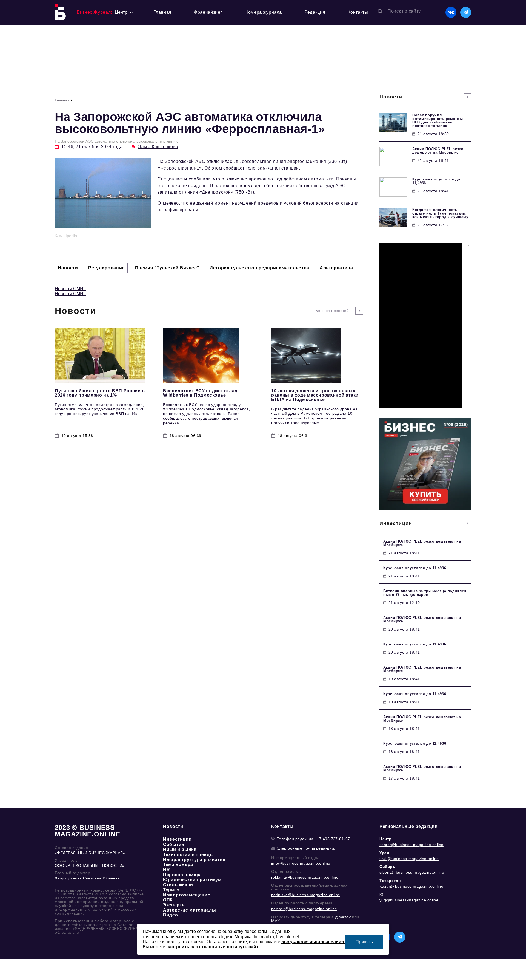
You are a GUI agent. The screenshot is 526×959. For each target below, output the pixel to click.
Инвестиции (177, 839)
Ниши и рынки (180, 849)
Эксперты (174, 904)
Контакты (358, 12)
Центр (385, 839)
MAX (275, 921)
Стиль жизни (178, 884)
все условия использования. (313, 941)
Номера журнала (263, 12)
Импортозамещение (186, 895)
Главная (162, 12)
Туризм (171, 889)
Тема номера (178, 864)
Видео (170, 915)
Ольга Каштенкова (158, 146)
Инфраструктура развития (194, 859)
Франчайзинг (208, 12)
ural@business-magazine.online (409, 858)
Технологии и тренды (188, 854)
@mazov (343, 917)
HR (166, 869)
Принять (364, 942)
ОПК (168, 900)
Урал (384, 853)
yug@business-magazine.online (408, 900)
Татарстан (390, 880)
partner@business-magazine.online (304, 909)
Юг (382, 894)
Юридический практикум (192, 879)
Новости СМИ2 (70, 288)
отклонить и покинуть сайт (228, 946)
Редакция (314, 12)
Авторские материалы (189, 910)
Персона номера (182, 874)
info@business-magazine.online (300, 863)
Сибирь (387, 866)
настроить (177, 946)
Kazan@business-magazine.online (411, 886)
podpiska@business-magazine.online (305, 895)
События (173, 844)
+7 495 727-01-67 (333, 839)
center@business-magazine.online (411, 844)
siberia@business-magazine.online (411, 872)
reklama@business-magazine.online (304, 877)
